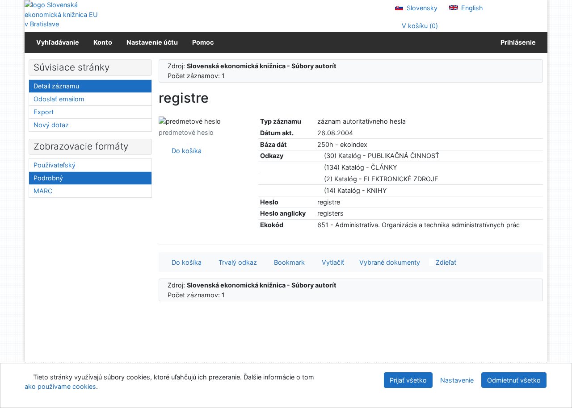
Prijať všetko (408, 380)
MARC (43, 191)
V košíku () (419, 25)
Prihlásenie (517, 42)
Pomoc (203, 42)
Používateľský (55, 165)
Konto (102, 42)
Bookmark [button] (287, 262)
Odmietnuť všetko (514, 380)
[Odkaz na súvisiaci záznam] (319, 155)
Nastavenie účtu (152, 42)
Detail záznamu (56, 86)
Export (44, 112)
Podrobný (48, 178)
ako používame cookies (60, 386)
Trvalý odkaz (236, 262)
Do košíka (185, 150)
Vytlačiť (331, 262)
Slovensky (421, 8)
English (471, 8)
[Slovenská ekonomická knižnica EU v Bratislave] (62, 14)
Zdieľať (445, 262)
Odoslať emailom (59, 99)
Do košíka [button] (185, 262)
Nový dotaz (51, 125)
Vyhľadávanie (57, 42)
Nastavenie (457, 380)
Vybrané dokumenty (389, 262)
